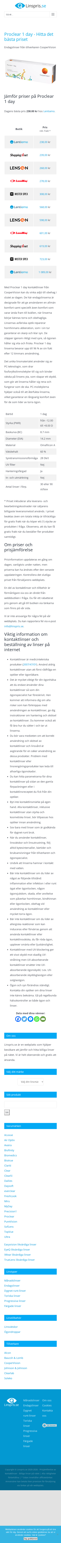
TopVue (8, 1231)
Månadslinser (12, 1280)
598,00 (43, 220)
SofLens (9, 1226)
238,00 (43, 142)
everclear (9, 1191)
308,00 (43, 194)
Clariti (7, 1165)
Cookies (47, 1405)
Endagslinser (12, 1285)
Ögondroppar (12, 1332)
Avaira (8, 1145)
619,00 (43, 246)
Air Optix (9, 1140)
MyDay (8, 1206)
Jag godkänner (30, 1538)
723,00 (43, 259)
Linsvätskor (11, 1326)
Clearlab (9, 1373)
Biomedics (10, 1155)
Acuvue (8, 1135)
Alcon (7, 1352)
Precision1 (10, 1211)
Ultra (7, 1237)
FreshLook (10, 1196)
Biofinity (9, 1150)
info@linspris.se (13, 626)
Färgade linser (12, 1306)
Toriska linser (12, 1295)
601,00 (43, 233)
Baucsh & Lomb (13, 1358)
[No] (57, 1534)
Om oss (46, 1400)
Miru (7, 1201)
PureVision (10, 1221)
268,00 (43, 168)
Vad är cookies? (39, 1535)
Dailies (8, 1180)
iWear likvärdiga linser (17, 1254)
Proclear (9, 1216)
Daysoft (8, 1186)
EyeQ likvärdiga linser (17, 1249)
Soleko (8, 1378)
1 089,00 (44, 272)
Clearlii (8, 1175)
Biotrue (8, 1160)
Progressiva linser (15, 1301)
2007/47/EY (29, 664)
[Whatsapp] (37, 1019)
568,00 (43, 207)
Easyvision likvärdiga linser (20, 1244)
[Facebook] (18, 1019)
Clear (7, 1170)
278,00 (43, 181)
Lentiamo (49, 111)
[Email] (43, 1019)
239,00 (43, 155)
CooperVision (12, 1363)
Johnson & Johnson (15, 1368)
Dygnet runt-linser (15, 1290)
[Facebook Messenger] (30, 1019)
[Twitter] (24, 1019)
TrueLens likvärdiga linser (19, 1259)
